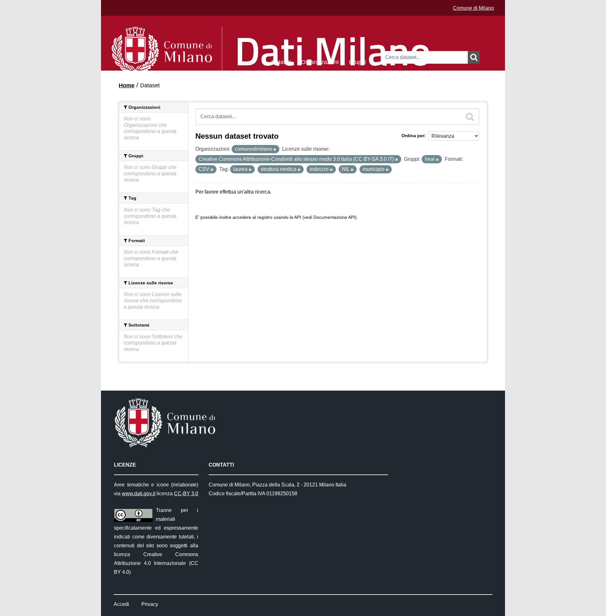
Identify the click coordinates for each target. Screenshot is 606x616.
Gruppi (357, 61)
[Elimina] (274, 149)
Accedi (121, 604)
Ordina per (412, 135)
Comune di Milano (473, 8)
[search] (470, 116)
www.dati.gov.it (138, 493)
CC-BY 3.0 (186, 493)
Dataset (281, 61)
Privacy (149, 604)
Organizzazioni (320, 61)
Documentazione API (334, 217)
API (297, 217)
